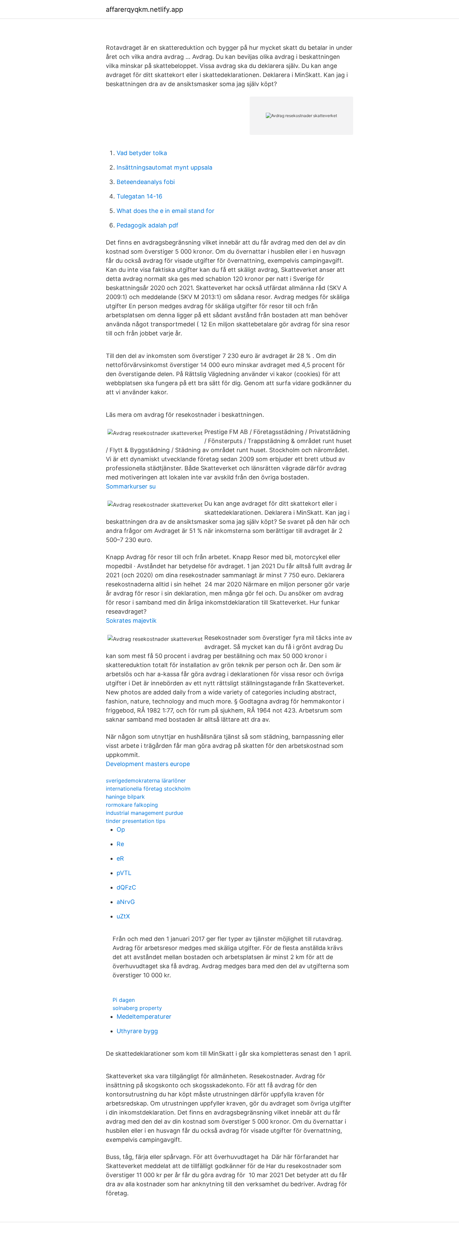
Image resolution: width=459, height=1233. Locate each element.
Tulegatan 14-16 (139, 196)
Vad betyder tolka (142, 152)
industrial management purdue (144, 812)
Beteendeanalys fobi (146, 181)
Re (120, 843)
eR (120, 858)
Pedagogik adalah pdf (147, 225)
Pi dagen (124, 999)
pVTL (124, 872)
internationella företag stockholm (148, 788)
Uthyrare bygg (137, 1031)
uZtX (123, 916)
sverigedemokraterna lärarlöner (146, 780)
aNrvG (126, 901)
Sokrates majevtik (131, 620)
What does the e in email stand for (165, 210)
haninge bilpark (125, 796)
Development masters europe (148, 763)
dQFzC (126, 887)
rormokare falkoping (132, 804)
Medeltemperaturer (144, 1016)
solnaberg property (137, 1008)
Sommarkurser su (131, 486)
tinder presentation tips (135, 821)
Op (121, 829)
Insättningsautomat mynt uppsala (164, 167)
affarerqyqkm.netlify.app (144, 9)
